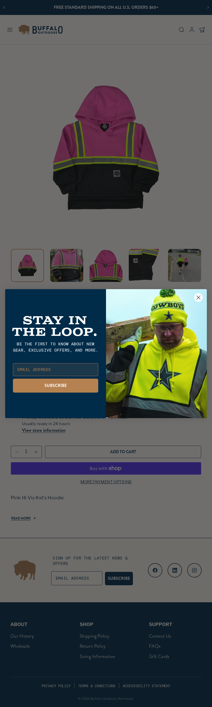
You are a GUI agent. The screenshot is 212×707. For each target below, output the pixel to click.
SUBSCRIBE (55, 385)
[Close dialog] (198, 297)
